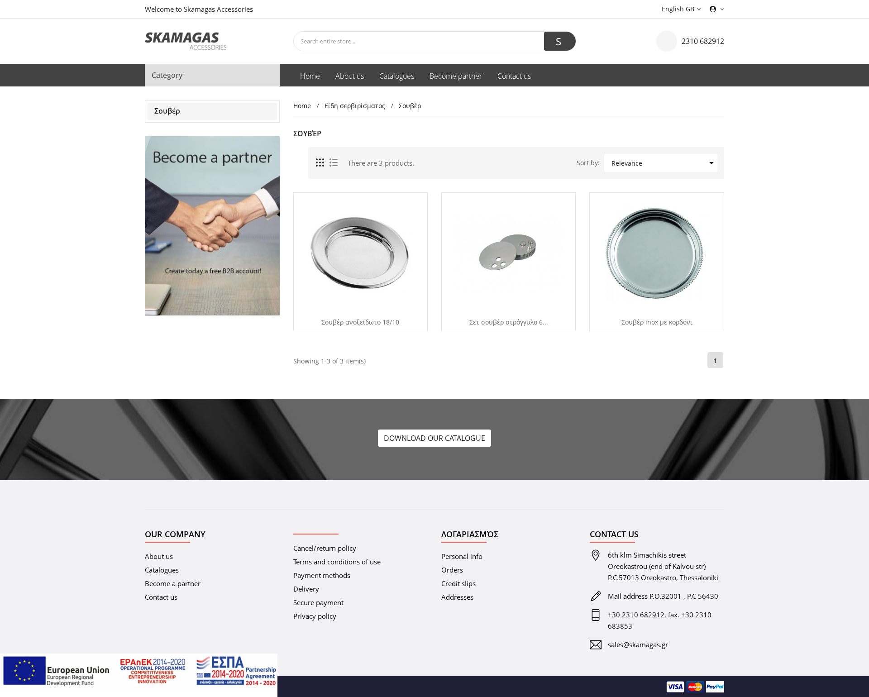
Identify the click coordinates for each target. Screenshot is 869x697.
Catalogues (162, 569)
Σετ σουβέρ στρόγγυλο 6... (508, 322)
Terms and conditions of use (337, 561)
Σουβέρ (167, 111)
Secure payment (318, 602)
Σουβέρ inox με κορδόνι (656, 322)
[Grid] (320, 163)
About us (159, 556)
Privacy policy (314, 616)
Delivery (306, 588)
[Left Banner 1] (212, 226)
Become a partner (173, 583)
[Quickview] (357, 307)
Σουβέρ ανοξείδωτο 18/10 (360, 322)
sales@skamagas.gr (638, 644)
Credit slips (458, 583)
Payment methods (321, 575)
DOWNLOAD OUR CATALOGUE (434, 438)
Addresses (457, 597)
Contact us (161, 597)
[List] (333, 163)
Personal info (461, 556)
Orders (452, 569)
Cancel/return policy (324, 548)
